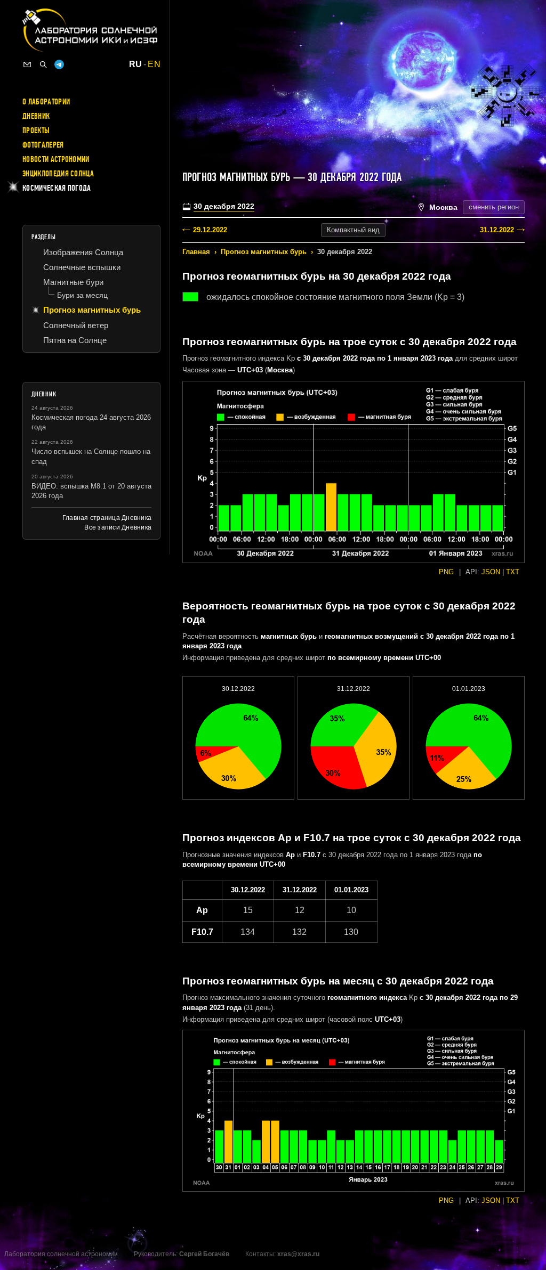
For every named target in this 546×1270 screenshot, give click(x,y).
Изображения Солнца (83, 252)
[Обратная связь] (27, 64)
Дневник (36, 116)
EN (154, 64)
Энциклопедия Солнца (58, 173)
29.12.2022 (210, 230)
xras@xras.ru (298, 1254)
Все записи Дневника (117, 527)
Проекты (36, 130)
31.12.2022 (497, 230)
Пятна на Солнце (75, 340)
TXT (512, 572)
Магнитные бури (73, 282)
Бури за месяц (82, 295)
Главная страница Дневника (106, 518)
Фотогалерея (43, 145)
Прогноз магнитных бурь (264, 252)
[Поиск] (43, 64)
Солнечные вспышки (82, 267)
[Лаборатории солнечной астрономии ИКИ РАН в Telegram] (59, 64)
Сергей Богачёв (204, 1254)
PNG (446, 572)
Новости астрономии (56, 159)
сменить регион (494, 207)
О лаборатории (46, 101)
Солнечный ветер (75, 325)
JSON (490, 572)
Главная (196, 252)
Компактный (353, 230)
